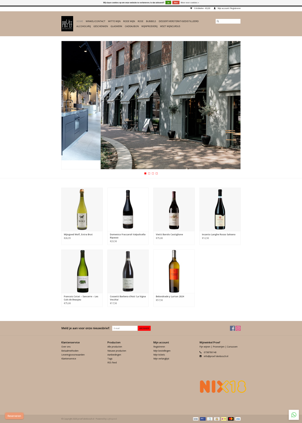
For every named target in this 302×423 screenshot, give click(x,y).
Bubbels (151, 21)
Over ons (66, 346)
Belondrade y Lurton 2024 (170, 296)
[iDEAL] (223, 418)
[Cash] (216, 418)
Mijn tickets (159, 354)
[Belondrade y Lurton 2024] (174, 271)
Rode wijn (129, 21)
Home (79, 21)
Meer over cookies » (190, 3)
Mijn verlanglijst (161, 358)
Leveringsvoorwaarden (73, 354)
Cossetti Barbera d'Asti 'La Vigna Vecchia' (128, 298)
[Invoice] (209, 418)
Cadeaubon (132, 26)
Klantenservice (68, 358)
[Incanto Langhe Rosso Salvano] (220, 209)
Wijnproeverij (149, 26)
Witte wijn (114, 21)
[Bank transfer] (195, 418)
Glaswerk (116, 26)
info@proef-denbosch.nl (216, 356)
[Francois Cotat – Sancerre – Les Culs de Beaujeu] (82, 271)
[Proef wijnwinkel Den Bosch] (67, 23)
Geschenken (100, 26)
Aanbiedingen (114, 354)
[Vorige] (67, 106)
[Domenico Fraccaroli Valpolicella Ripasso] (128, 209)
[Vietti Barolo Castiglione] (174, 209)
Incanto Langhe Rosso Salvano (218, 234)
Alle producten (114, 346)
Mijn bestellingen (162, 350)
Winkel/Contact (95, 21)
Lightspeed (112, 418)
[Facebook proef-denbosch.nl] (232, 328)
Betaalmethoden (69, 350)
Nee (176, 3)
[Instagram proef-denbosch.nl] (238, 328)
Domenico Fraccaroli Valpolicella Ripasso (127, 236)
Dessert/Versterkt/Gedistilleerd (179, 21)
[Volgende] (234, 106)
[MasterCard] (230, 418)
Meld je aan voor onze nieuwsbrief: (85, 328)
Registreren (159, 346)
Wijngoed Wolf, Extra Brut (78, 234)
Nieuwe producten (116, 350)
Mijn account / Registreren (229, 8)
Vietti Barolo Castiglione (169, 234)
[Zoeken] (217, 21)
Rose (140, 21)
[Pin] (202, 418)
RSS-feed (112, 362)
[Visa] (237, 418)
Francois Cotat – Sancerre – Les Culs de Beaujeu (81, 298)
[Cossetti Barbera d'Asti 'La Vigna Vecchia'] (128, 271)
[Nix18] (220, 386)
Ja (168, 3)
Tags (109, 358)
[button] (294, 415)
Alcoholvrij (83, 26)
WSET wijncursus (170, 26)
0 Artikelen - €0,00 (202, 8)
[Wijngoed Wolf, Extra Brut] (82, 209)
